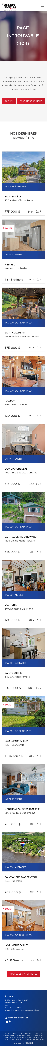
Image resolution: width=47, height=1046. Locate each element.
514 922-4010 (15, 1008)
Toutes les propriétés (23, 974)
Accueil (9, 101)
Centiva (29, 1043)
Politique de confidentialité (30, 1037)
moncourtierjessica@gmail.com (26, 1010)
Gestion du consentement (34, 1039)
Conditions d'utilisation (12, 1039)
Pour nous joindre (31, 101)
